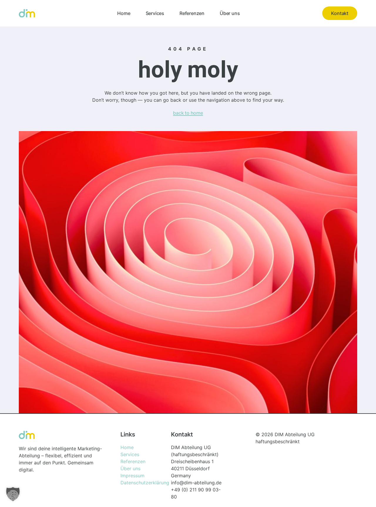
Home (123, 13)
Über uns (230, 13)
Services (155, 13)
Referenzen (191, 13)
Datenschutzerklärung (144, 483)
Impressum (132, 475)
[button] (13, 494)
